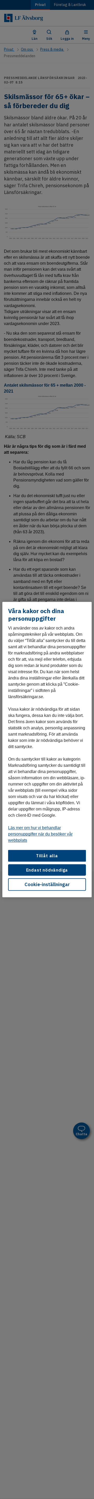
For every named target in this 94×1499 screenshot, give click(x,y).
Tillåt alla (47, 855)
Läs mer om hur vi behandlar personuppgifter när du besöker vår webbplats (40, 834)
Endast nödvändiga (47, 869)
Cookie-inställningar (47, 884)
